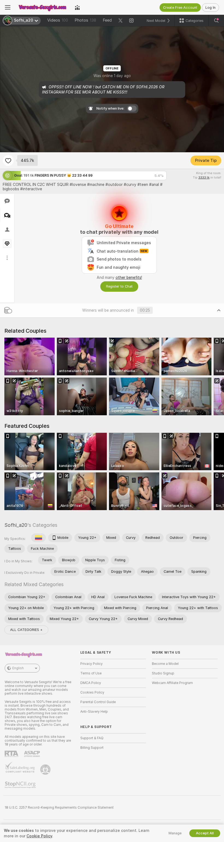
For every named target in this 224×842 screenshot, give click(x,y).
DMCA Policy (90, 683)
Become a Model (165, 664)
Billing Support (92, 748)
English (18, 668)
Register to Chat (119, 286)
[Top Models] (77, 7)
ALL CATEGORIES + (26, 630)
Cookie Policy (39, 836)
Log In (210, 7)
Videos (57, 20)
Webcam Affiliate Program (172, 683)
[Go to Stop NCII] (21, 785)
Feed (107, 20)
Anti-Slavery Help (94, 712)
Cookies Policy (92, 692)
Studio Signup (163, 673)
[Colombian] (38, 537)
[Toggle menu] (7, 7)
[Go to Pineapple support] (46, 769)
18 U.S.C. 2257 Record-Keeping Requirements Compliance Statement (59, 807)
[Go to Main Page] (42, 7)
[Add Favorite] (8, 160)
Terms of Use (91, 673)
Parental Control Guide (98, 702)
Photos (85, 20)
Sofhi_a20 (15, 525)
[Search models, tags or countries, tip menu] (216, 20)
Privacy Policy (91, 664)
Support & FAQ (92, 738)
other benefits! (129, 277)
